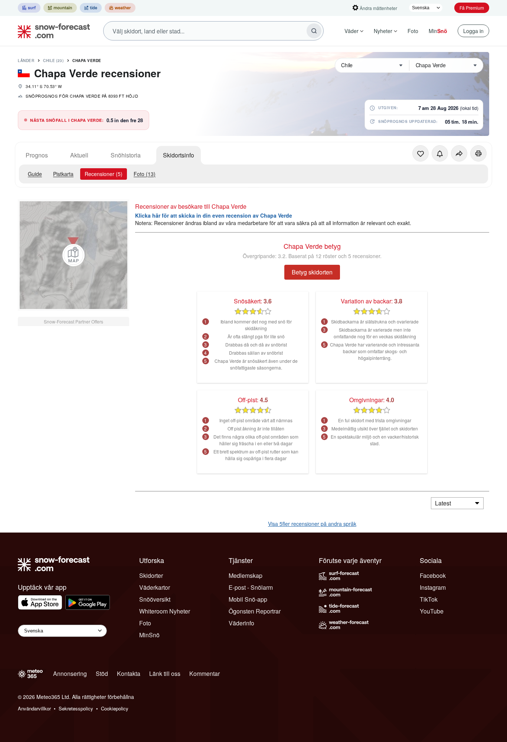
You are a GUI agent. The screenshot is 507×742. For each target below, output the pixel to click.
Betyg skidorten (312, 272)
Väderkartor (154, 587)
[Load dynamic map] (73, 255)
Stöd (102, 673)
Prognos (37, 155)
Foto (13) (145, 174)
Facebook (433, 575)
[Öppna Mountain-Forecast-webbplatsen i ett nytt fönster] (60, 8)
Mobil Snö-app (248, 599)
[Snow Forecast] (51, 30)
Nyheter (383, 31)
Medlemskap (245, 575)
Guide (35, 174)
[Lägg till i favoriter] (420, 153)
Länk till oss (164, 673)
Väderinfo (241, 623)
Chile (53, 60)
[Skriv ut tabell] (478, 153)
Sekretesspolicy (76, 708)
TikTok (429, 599)
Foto (413, 31)
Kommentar (204, 673)
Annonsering (70, 673)
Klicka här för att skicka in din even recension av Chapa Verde (213, 215)
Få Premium (471, 7)
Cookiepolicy (114, 708)
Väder (351, 31)
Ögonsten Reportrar (255, 611)
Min (438, 31)
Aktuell (79, 155)
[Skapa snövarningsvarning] (440, 153)
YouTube (432, 611)
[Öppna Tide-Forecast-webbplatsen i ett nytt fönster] (91, 8)
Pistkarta (63, 174)
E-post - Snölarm (251, 587)
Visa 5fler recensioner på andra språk (312, 523)
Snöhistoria (126, 155)
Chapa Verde (86, 60)
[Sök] (314, 30)
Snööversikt (154, 599)
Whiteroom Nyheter (164, 611)
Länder (26, 60)
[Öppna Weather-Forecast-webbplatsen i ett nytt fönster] (120, 8)
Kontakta (128, 673)
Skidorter (151, 575)
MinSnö (149, 635)
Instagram (433, 587)
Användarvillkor (34, 708)
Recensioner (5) (103, 174)
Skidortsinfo (178, 155)
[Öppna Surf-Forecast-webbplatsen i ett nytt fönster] (29, 8)
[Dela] (459, 153)
